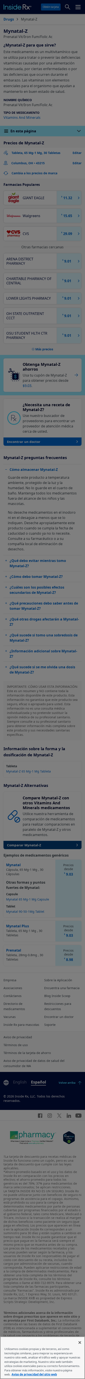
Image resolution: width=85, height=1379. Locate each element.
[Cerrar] (80, 1342)
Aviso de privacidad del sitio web (34, 1374)
